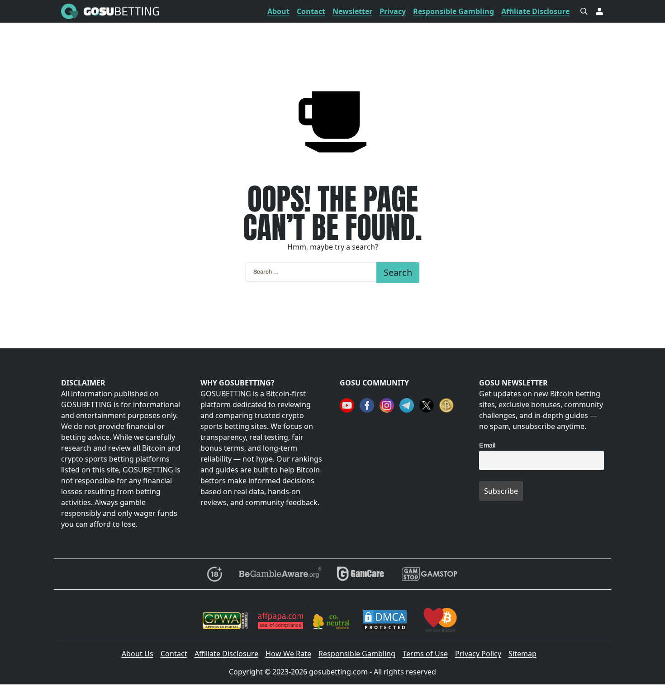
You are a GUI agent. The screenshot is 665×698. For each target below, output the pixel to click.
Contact (311, 11)
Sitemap (522, 654)
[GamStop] (429, 574)
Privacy (393, 11)
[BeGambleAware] (279, 574)
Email (487, 445)
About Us (137, 654)
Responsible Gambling (453, 11)
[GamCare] (360, 574)
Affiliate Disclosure (535, 11)
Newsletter (352, 11)
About (278, 11)
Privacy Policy (478, 654)
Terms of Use (425, 654)
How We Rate (288, 654)
